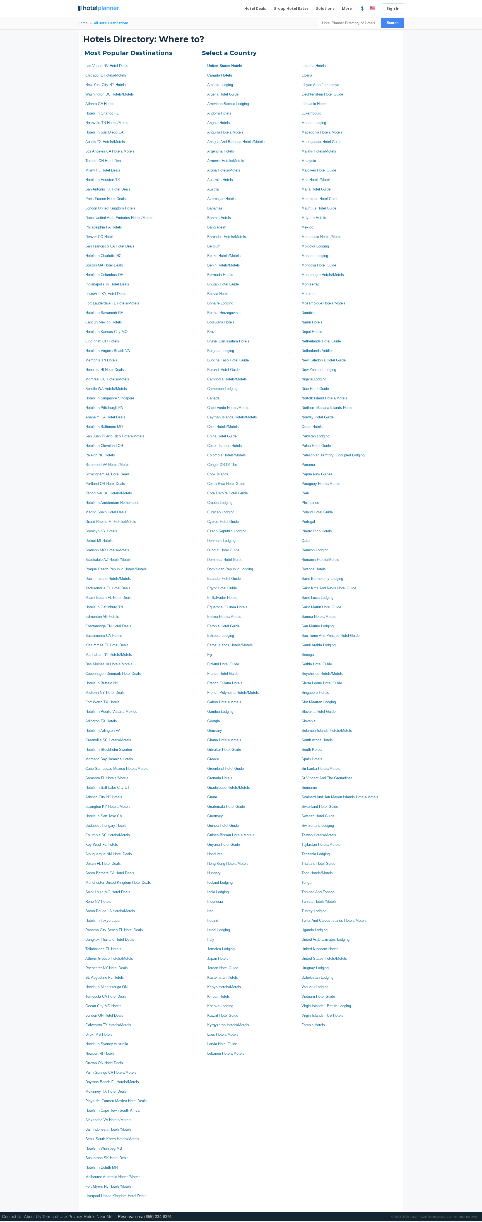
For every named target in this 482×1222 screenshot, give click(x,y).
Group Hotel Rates (291, 8)
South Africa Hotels (317, 740)
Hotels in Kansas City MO (106, 332)
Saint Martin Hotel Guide (321, 607)
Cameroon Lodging (222, 389)
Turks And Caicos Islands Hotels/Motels (334, 920)
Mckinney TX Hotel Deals (106, 1091)
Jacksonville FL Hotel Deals (108, 588)
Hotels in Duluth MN (101, 1167)
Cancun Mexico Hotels (103, 322)
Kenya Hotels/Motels (224, 987)
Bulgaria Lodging (220, 351)
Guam (212, 797)
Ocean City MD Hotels (103, 1006)
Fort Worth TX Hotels (102, 702)
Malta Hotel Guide (316, 189)
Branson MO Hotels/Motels (107, 550)
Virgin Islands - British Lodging (326, 1006)
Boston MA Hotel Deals (104, 265)
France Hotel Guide (222, 673)
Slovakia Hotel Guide (319, 711)
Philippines (310, 503)
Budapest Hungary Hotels (106, 825)
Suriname (309, 787)
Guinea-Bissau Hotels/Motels (230, 835)
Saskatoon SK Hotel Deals (107, 1158)
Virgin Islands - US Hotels (322, 1015)
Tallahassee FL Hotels (103, 949)
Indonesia (215, 901)
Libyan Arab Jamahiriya (320, 85)
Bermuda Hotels (220, 275)
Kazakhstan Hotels (222, 977)
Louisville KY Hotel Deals (105, 294)
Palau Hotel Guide (316, 446)
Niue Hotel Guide (315, 389)
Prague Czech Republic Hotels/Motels (116, 569)
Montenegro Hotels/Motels (323, 275)
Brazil (211, 332)
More (347, 8)
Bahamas (215, 208)
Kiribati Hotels (218, 996)
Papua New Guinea (317, 474)
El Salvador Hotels (222, 597)
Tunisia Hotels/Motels (319, 901)
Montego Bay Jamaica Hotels (109, 759)
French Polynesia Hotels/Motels (233, 692)
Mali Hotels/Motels (317, 180)
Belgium (213, 246)
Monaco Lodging (315, 256)
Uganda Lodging (314, 930)
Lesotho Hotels (314, 66)
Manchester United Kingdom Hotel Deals (118, 882)
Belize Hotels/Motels (224, 256)
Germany (214, 730)
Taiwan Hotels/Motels (319, 835)
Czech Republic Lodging (226, 531)
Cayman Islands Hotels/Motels (232, 417)
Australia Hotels (220, 180)
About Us (32, 1216)
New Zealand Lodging (319, 370)
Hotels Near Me (98, 1216)
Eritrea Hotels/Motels (224, 616)
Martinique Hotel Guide (320, 199)
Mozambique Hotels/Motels (324, 303)
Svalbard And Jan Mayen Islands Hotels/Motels (340, 797)
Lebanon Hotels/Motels (225, 1053)
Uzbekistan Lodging (317, 977)
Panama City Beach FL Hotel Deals (114, 930)
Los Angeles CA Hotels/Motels (109, 151)
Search (393, 23)
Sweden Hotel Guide (318, 816)
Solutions (325, 8)
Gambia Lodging (220, 711)
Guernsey (215, 816)
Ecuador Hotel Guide (224, 579)
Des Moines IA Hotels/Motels (108, 664)
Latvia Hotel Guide (222, 1044)
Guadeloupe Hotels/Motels (228, 787)
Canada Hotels (219, 75)
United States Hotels (224, 66)
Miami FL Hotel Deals (102, 170)
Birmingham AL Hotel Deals (107, 474)
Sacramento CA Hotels (103, 635)
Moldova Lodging (315, 246)
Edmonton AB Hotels (102, 616)
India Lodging (218, 892)
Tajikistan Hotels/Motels (321, 844)
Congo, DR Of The (222, 465)
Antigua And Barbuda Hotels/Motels (236, 142)
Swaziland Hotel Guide (320, 806)
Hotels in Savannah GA (104, 313)
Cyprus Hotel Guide (223, 522)
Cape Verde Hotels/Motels (228, 408)
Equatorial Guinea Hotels (227, 607)
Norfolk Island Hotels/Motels (324, 398)
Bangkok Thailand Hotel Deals (109, 939)
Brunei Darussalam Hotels (228, 341)
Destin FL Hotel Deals (103, 863)
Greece (213, 759)
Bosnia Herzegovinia (223, 313)
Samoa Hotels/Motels (319, 616)
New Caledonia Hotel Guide (324, 360)
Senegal (308, 654)
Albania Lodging (220, 85)
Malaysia (309, 161)
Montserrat (310, 284)
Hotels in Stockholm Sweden (108, 749)
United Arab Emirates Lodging (326, 939)
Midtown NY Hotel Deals (105, 692)
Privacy (75, 1216)
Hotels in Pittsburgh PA (104, 408)
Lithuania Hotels (314, 104)
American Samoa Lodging (228, 104)
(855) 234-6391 (158, 1216)
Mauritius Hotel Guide (319, 208)
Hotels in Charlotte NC (103, 256)
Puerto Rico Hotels (317, 531)
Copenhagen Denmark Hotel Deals (113, 673)
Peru (305, 493)
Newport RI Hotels (100, 1053)
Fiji (209, 654)
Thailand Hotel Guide (318, 863)
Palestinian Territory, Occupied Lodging (333, 455)
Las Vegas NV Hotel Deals (106, 66)
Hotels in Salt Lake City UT (107, 787)
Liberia (307, 75)
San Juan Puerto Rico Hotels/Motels (114, 436)
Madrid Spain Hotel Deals (105, 512)
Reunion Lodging (315, 550)
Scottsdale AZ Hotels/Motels (108, 560)
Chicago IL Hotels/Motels (105, 75)
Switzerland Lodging (318, 825)
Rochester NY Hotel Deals (106, 968)
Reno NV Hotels (98, 901)
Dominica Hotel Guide (224, 560)
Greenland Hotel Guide (225, 768)
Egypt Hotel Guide (222, 588)
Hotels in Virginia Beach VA (107, 351)
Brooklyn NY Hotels (101, 531)
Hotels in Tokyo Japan (103, 920)
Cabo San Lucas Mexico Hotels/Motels (116, 768)
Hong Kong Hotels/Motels (228, 863)
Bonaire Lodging (220, 303)
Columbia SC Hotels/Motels (107, 835)
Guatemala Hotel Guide (226, 806)
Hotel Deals (255, 8)
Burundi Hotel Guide (223, 370)
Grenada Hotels (219, 778)
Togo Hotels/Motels (317, 873)
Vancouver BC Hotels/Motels (108, 493)
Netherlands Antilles (318, 351)
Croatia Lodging (219, 503)
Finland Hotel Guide (223, 664)
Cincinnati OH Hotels (102, 341)
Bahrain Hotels (219, 218)
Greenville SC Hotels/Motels (108, 740)
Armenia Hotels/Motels (225, 161)
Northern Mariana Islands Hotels (327, 408)
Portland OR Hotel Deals (105, 484)
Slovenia (308, 721)
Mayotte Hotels (314, 218)
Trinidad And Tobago (318, 892)
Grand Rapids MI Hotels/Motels (110, 522)
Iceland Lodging (220, 882)
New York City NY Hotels (105, 85)
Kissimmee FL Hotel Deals (107, 645)
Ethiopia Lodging (220, 635)
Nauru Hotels (312, 322)
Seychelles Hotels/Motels (322, 673)
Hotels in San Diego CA (104, 132)
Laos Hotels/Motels (222, 1034)
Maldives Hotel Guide (319, 170)
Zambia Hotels (313, 1025)
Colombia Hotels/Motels (226, 455)
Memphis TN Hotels (101, 360)
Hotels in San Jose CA (103, 816)
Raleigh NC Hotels (100, 455)
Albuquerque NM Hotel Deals (108, 854)
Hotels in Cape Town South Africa (112, 1110)
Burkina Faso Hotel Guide (228, 360)
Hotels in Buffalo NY (101, 683)
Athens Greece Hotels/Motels (109, 958)
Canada (213, 398)
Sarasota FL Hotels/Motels (107, 778)
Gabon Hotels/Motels (224, 702)
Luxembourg (311, 113)
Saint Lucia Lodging (317, 597)
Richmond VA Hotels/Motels (108, 465)
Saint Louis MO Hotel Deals (107, 892)
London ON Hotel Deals (104, 1015)
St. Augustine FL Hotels (104, 977)
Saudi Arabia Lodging (319, 645)
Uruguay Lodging (315, 968)
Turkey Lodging (314, 911)
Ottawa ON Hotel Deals (104, 1063)
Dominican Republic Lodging (230, 569)
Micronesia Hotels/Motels (322, 237)
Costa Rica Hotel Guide (226, 484)
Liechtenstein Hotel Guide (322, 94)
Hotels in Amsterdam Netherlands (112, 503)
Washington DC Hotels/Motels (109, 94)
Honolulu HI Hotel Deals (104, 370)
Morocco (308, 294)
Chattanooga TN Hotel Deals (108, 626)
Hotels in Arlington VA (102, 730)
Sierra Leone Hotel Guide (322, 683)
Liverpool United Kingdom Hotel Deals (115, 1196)
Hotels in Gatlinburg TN (104, 607)
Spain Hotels (312, 759)
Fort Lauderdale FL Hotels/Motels (112, 303)
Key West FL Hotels (101, 844)
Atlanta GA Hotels (99, 104)
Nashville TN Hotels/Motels (107, 123)
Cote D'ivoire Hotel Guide (227, 493)
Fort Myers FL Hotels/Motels (108, 1186)
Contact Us (12, 1216)
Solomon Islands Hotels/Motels (327, 730)
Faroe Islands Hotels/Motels (230, 645)
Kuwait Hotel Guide (222, 1015)
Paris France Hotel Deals (105, 199)
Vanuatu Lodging (315, 987)
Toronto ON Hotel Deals (104, 161)
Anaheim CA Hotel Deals (105, 417)
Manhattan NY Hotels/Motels (108, 654)
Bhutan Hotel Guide (223, 284)
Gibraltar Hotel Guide (224, 749)
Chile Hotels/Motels (223, 427)
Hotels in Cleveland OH (104, 446)
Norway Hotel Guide (318, 417)
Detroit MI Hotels (99, 541)
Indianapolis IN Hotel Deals (107, 284)
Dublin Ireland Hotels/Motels (108, 579)
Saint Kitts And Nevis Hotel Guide (329, 588)
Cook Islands (217, 474)
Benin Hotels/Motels (223, 265)
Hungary (214, 873)
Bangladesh (216, 227)
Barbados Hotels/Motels (226, 237)
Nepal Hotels (312, 332)
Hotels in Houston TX (102, 180)
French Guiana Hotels (224, 683)
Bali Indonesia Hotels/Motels (108, 1129)
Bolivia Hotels (218, 294)
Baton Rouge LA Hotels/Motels (110, 911)
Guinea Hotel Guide (223, 825)
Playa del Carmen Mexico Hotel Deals (116, 1101)
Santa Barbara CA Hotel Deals (109, 873)
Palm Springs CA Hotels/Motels (110, 1072)
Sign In (393, 8)
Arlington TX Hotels (101, 721)
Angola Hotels (218, 123)
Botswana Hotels (221, 322)
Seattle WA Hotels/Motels (106, 389)
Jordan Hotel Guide (222, 968)
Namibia (308, 313)
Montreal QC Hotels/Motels (107, 379)
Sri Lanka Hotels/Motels (321, 768)
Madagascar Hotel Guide (321, 142)
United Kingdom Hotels (320, 949)
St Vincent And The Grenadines (327, 778)
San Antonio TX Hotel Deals (108, 189)
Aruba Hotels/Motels (223, 170)
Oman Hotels (312, 427)
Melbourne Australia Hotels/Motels (113, 1177)
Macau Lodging (314, 123)
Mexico (307, 227)
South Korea (312, 749)
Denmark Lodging (221, 541)
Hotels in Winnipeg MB (103, 1148)
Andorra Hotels (219, 113)
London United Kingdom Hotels (110, 208)
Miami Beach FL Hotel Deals (108, 597)
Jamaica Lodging (221, 949)
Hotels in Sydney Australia (106, 1044)
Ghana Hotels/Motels (224, 740)
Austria (213, 189)
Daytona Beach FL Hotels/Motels (112, 1082)
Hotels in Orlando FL (102, 113)
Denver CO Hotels (100, 237)
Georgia (213, 721)
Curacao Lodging (220, 512)
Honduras (215, 854)
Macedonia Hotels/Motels (322, 132)
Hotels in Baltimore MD (104, 427)
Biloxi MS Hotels (98, 1034)
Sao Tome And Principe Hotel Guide (331, 635)
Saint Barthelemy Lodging (322, 579)
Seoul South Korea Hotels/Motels (112, 1139)
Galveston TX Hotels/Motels (108, 1025)
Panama (308, 465)
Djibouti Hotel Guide (223, 550)
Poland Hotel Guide (317, 512)
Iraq (210, 911)
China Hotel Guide (222, 436)
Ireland (212, 920)
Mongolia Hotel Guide (319, 265)
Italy (210, 939)
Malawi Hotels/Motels (319, 151)
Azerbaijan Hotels (221, 199)
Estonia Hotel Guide (223, 626)
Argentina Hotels (220, 151)
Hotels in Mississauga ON (106, 987)
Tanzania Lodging (316, 854)
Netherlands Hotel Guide (321, 341)
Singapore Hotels (315, 692)
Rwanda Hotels (314, 569)
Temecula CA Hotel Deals (106, 996)
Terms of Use (54, 1216)
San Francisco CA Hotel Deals (109, 246)
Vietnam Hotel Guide (318, 996)
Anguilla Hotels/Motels (225, 132)
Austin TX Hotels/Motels (105, 142)
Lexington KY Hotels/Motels (108, 806)
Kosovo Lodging (220, 1006)
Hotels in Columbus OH (104, 275)
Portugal (308, 522)
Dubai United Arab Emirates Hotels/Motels (119, 218)
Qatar (306, 541)
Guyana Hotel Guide (223, 844)
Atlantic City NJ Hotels (103, 797)
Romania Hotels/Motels (320, 560)
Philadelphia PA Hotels (103, 227)
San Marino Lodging (318, 626)
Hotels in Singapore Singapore (109, 398)
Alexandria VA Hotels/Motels (108, 1120)
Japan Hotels (217, 958)
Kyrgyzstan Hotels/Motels (228, 1025)
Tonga (306, 882)
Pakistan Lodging (315, 436)
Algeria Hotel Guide (222, 94)
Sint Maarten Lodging (319, 702)
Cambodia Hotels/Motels (227, 379)
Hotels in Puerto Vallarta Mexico (111, 711)
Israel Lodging (218, 930)
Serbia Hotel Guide (317, 664)
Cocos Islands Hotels (224, 446)
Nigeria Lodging (314, 379)
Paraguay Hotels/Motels (321, 484)
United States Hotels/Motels (324, 958)
